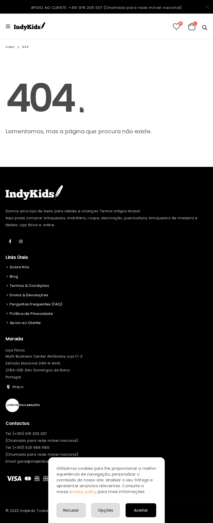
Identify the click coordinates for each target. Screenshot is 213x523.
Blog (14, 276)
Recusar (71, 510)
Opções (105, 510)
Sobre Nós (19, 267)
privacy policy (83, 491)
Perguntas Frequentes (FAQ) (36, 304)
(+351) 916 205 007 (30, 433)
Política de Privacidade (31, 313)
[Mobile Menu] (10, 26)
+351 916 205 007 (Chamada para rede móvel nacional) (125, 7)
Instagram (21, 241)
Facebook (10, 241)
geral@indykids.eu (34, 461)
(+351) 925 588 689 (31, 447)
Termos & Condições (29, 285)
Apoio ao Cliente (25, 322)
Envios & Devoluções (29, 295)
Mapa (17, 386)
